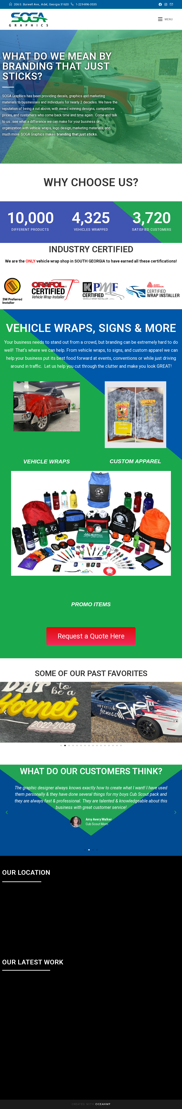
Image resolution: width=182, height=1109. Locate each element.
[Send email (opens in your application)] (170, 4)
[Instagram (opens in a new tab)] (165, 4)
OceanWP (103, 1104)
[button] (5, 712)
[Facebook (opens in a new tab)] (160, 4)
